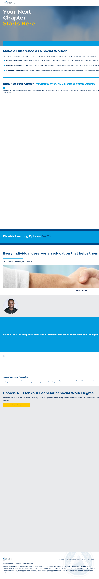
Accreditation (64, 559)
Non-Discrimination (76, 559)
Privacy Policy (89, 559)
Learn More (16, 405)
